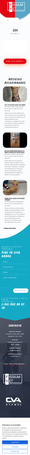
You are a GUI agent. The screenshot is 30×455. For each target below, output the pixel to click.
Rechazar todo (15, 451)
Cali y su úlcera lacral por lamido (15, 105)
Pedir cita (20, 290)
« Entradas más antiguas (9, 228)
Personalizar (15, 447)
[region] (15, 438)
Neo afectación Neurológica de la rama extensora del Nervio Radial (15, 151)
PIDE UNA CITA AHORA (14, 364)
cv (18, 33)
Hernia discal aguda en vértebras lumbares (15, 199)
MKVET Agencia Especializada (15, 106)
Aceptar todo (15, 442)
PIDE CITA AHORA (14, 61)
